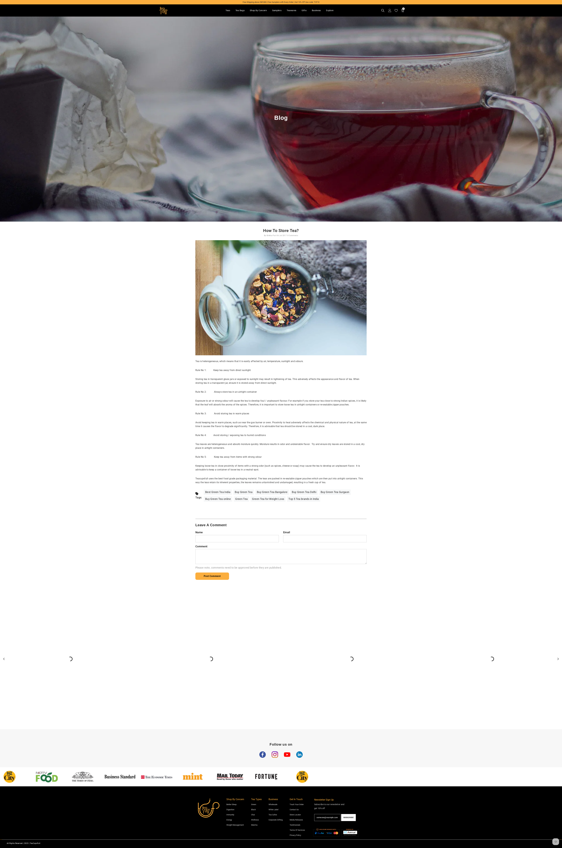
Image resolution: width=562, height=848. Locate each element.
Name (199, 532)
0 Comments (292, 235)
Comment (201, 546)
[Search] (383, 10)
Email (286, 532)
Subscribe (348, 818)
